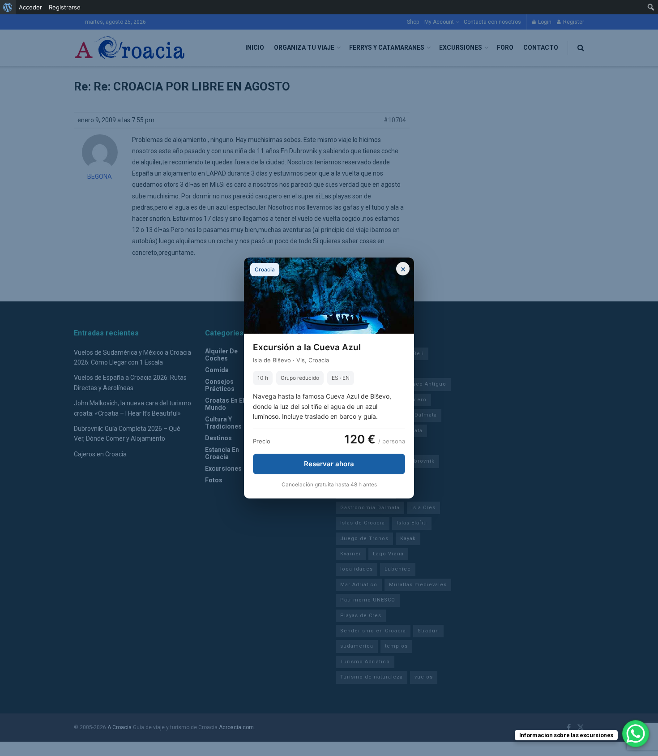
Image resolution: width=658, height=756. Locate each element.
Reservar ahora (329, 464)
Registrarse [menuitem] (65, 7)
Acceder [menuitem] (30, 7)
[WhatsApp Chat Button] (635, 733)
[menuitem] (8, 7)
